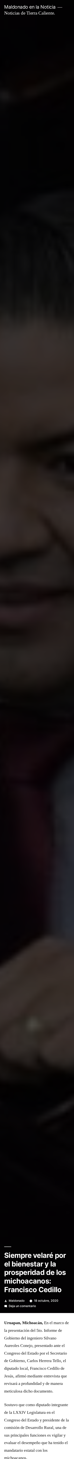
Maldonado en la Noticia (30, 7)
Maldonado (16, 1300)
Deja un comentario (22, 1306)
